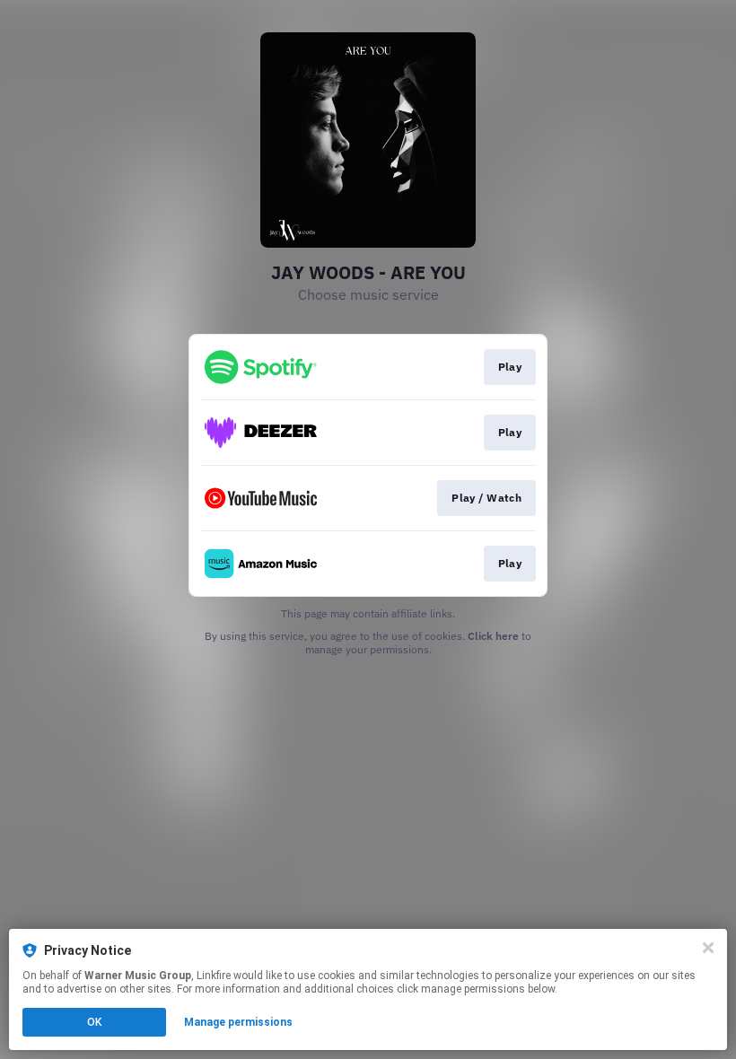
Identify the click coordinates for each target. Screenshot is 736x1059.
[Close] (708, 947)
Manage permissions (238, 1022)
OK (94, 1022)
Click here (493, 636)
